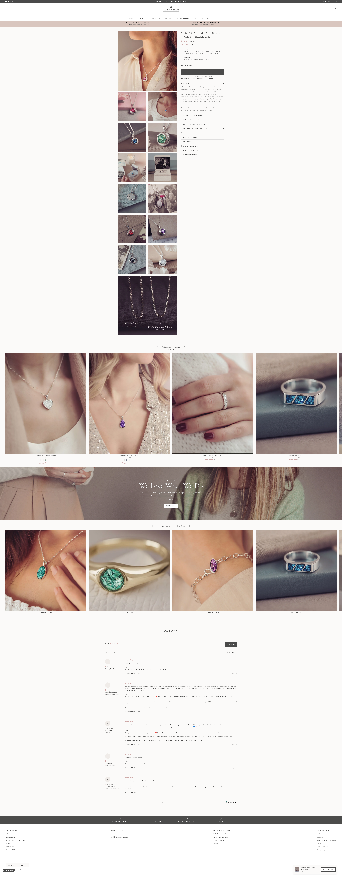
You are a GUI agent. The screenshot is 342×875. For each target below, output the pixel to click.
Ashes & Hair (142, 18)
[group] (114, 643)
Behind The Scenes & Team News (16, 840)
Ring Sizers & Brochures (203, 18)
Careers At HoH (11, 843)
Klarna (319, 843)
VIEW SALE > (182, 1)
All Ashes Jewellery (171, 346)
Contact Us (320, 837)
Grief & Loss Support (117, 834)
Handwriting (155, 18)
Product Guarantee (219, 840)
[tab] (232, 652)
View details (328, 869)
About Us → (171, 505)
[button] (202, 41)
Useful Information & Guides (119, 837)
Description (186, 83)
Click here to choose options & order (202, 72)
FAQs (318, 834)
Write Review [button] (231, 644)
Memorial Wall (10, 850)
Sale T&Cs (216, 843)
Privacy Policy (321, 850)
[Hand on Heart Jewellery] (171, 9)
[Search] (6, 9)
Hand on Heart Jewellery (16, 869)
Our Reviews (10, 847)
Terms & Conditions (323, 847)
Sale (131, 18)
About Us (9, 834)
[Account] (331, 9)
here (213, 110)
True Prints (168, 18)
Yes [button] (136, 673)
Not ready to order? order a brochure (197, 78)
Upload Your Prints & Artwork (222, 834)
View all (171, 349)
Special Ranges (183, 18)
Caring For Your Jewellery (220, 837)
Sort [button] (106, 652)
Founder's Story (10, 837)
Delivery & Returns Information (326, 840)
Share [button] (139, 673)
